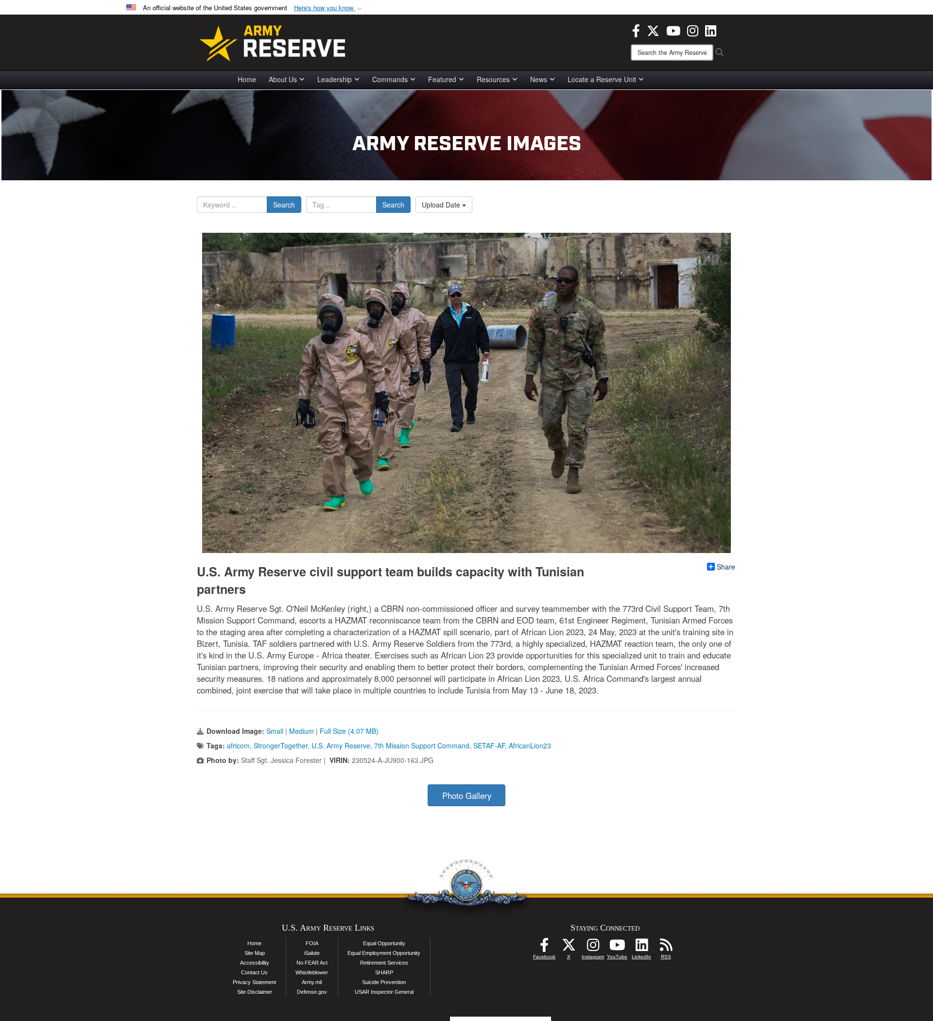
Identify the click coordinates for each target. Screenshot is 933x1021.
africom (238, 745)
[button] (329, 8)
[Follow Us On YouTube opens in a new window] (617, 948)
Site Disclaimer (254, 992)
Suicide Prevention (384, 982)
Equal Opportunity (384, 943)
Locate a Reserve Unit (602, 79)
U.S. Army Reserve (340, 745)
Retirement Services (384, 963)
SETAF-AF (489, 745)
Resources (493, 79)
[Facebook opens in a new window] (636, 30)
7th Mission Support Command (421, 745)
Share (726, 567)
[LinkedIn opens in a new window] (710, 30)
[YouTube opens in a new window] (673, 30)
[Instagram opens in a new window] (692, 30)
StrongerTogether (281, 745)
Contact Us (254, 972)
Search (284, 204)
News (538, 79)
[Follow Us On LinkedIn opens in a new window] (641, 948)
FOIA (312, 943)
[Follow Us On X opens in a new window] (568, 948)
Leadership (334, 79)
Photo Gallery (466, 795)
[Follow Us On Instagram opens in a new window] (593, 948)
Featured (442, 79)
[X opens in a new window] (653, 30)
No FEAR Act (312, 963)
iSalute (312, 953)
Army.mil (312, 982)
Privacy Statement (254, 982)
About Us (283, 79)
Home (247, 79)
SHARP (384, 972)
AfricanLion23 (530, 745)
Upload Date (442, 204)
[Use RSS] (666, 948)
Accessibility (254, 963)
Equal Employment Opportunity (383, 953)
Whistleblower (311, 972)
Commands (390, 79)
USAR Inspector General (384, 992)
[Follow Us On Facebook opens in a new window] (544, 948)
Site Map (254, 953)
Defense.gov (312, 992)
